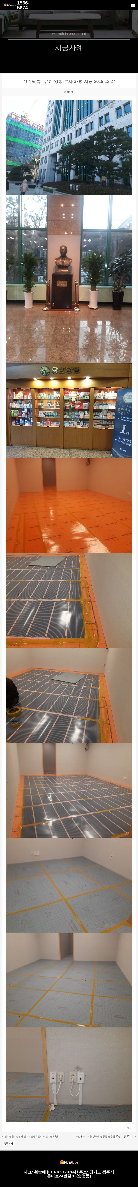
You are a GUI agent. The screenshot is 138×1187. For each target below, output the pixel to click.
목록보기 (8, 1143)
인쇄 (129, 1128)
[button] (133, 5)
